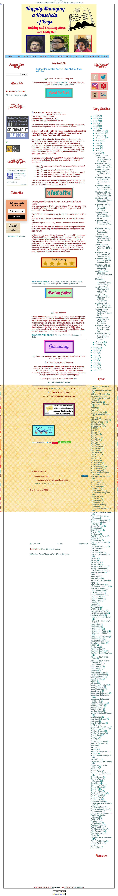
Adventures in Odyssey (100, 404)
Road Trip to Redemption (101, 755)
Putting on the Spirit (99, 741)
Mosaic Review (97, 705)
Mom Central (96, 691)
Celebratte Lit (96, 499)
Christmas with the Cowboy (98, 523)
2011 (95, 370)
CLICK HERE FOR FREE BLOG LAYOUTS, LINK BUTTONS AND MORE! (58, 3)
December (100, 131)
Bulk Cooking (96, 487)
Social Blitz (95, 783)
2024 (95, 121)
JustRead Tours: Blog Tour (99, 658)
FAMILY (10, 56)
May (98, 148)
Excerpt (94, 558)
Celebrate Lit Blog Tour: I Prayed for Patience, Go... (103, 260)
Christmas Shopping (99, 520)
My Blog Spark (97, 711)
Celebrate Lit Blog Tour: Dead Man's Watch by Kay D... (103, 165)
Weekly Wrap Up (98, 833)
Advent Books (96, 402)
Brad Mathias (96, 480)
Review (94, 749)
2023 (95, 123)
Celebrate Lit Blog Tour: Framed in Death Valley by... (103, 187)
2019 (95, 350)
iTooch (93, 645)
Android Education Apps (101, 414)
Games (94, 603)
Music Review (96, 709)
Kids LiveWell (96, 667)
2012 (95, 368)
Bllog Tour (95, 434)
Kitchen (94, 671)
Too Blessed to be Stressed (98, 816)
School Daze (96, 771)
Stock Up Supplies (98, 793)
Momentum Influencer (99, 693)
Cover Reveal (96, 530)
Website (58, 335)
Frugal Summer (97, 599)
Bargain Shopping (98, 422)
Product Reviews (98, 733)
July (97, 143)
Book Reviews (97, 469)
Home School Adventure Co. (101, 622)
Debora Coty (96, 540)
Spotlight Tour (96, 791)
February (99, 342)
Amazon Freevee (98, 412)
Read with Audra (97, 743)
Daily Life (94, 538)
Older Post (83, 544)
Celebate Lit (96, 488)
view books (23, 184)
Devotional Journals (99, 542)
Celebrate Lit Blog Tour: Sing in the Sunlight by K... (102, 267)
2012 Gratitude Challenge (101, 390)
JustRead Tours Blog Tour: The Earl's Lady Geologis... (102, 320)
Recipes (94, 747)
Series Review (97, 777)
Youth (93, 845)
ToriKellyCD (96, 819)
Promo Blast (96, 735)
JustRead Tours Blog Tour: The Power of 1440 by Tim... (103, 247)
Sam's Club (95, 759)
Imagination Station (98, 641)
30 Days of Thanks (98, 394)
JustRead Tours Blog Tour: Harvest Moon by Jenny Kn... (103, 158)
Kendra (16, 174)
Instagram (76, 335)
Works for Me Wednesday (101, 837)
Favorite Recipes (98, 572)
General (94, 605)
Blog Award (95, 438)
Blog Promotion (97, 446)
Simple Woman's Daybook (98, 780)
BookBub (74, 284)
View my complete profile (16, 95)
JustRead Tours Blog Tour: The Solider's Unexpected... (102, 298)
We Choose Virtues (99, 829)
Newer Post (35, 544)
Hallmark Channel (98, 611)
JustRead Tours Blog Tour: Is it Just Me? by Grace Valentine (59, 70)
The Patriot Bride (98, 807)
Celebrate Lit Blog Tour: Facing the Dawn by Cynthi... (103, 305)
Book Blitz (95, 460)
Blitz (92, 430)
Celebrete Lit (96, 500)
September (100, 138)
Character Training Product (98, 505)
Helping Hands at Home (100, 617)
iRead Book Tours (98, 643)
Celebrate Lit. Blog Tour (100, 493)
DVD (93, 544)
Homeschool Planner (99, 631)
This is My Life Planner (100, 813)
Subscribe (17, 217)
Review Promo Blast (99, 751)
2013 (95, 365)
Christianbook (63, 284)
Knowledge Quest (98, 673)
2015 (95, 360)
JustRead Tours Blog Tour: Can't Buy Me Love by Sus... (102, 239)
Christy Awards (97, 526)
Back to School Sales (99, 420)
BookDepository (38, 284)
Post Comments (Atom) (50, 549)
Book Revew (96, 464)
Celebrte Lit (95, 503)
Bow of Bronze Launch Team (100, 474)
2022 (95, 126)
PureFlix (94, 739)
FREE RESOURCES (27, 56)
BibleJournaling (97, 426)
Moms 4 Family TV (98, 703)
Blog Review (96, 448)
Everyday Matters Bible (100, 554)
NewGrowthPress (98, 723)
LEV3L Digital (96, 679)
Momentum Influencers (100, 695)
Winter (93, 835)
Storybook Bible (97, 795)
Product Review (97, 731)
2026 (95, 116)
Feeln (93, 574)
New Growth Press (98, 719)
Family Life (95, 564)
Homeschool (96, 629)
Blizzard (94, 432)
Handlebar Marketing (99, 613)
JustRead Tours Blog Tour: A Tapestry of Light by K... (102, 215)
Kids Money (95, 669)
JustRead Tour (97, 649)
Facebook (67, 335)
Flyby (93, 583)
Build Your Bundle (98, 484)
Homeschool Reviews (100, 637)
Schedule (95, 769)
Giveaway (95, 607)
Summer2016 (96, 799)
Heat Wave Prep (97, 615)
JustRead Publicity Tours (63, 85)
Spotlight (94, 789)
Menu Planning (97, 687)
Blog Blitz (95, 440)
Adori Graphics (78, 887)
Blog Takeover (96, 452)
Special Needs (97, 787)
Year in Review (97, 843)
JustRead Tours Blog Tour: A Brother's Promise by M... (103, 312)
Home (59, 544)
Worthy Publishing (98, 841)
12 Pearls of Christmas (100, 386)
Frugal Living (96, 597)
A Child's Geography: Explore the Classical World (100, 398)
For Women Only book (100, 587)
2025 (95, 118)
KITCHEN (80, 56)
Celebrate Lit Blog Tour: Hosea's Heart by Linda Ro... (102, 180)
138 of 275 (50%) (12, 182)
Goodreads (55, 281)
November (100, 133)
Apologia (94, 418)
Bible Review (96, 424)
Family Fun (95, 562)
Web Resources (97, 831)
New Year (95, 721)
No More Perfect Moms (100, 727)
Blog (92, 436)
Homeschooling (97, 639)
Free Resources (97, 591)
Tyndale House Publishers (97, 822)
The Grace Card (97, 801)
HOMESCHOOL (65, 56)
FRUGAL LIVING (47, 56)
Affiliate (94, 408)
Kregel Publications (99, 675)
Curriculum (95, 534)
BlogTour (94, 458)
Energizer (95, 550)
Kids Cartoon (96, 665)
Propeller (94, 737)
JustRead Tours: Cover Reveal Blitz (100, 662)
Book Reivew (96, 463)
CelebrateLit (96, 496)
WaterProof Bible (98, 827)
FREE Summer (97, 593)
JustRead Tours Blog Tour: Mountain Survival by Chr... (103, 274)
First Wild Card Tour (99, 580)
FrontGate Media (97, 595)
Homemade (95, 625)
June (98, 146)
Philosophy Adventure (100, 729)
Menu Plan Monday (99, 685)
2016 (95, 358)
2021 (95, 129)
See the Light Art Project (100, 773)
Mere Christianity (98, 689)
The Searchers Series (100, 809)
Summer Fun (96, 797)
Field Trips (95, 576)
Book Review (96, 467)
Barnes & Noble (75, 281)
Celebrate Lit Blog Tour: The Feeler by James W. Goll (103, 194)
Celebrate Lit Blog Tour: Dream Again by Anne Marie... (102, 336)
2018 (95, 353)
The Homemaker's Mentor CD (101, 804)
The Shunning (96, 811)
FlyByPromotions (98, 585)
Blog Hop (94, 442)
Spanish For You (97, 785)
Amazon (64, 281)
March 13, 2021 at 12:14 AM (50, 484)
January (99, 345)
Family (93, 560)
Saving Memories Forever (101, 761)
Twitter (34, 337)
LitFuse (94, 683)
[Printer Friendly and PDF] (64, 443)
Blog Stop (95, 450)
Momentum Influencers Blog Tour (100, 700)
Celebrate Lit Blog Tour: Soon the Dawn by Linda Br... (102, 328)
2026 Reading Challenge (17, 170)
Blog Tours (95, 456)
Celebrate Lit (96, 491)
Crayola (94, 532)
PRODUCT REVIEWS (97, 56)
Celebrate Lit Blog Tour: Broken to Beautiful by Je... (103, 254)
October (99, 136)
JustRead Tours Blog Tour (101, 653)
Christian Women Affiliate (101, 512)
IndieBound (51, 284)
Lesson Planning (98, 677)
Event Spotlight (97, 552)
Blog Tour (95, 454)
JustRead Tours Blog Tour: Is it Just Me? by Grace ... (102, 290)
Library (93, 681)
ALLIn (93, 410)
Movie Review (96, 707)
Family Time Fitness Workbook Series (99, 569)
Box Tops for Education (100, 476)
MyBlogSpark (96, 717)
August (99, 141)
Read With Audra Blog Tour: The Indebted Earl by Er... (102, 172)
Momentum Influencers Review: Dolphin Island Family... (103, 282)
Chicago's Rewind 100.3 (101, 508)
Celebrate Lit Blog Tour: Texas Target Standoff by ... (103, 200)
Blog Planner (96, 444)
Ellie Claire (95, 548)
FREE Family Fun (98, 589)
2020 (95, 348)
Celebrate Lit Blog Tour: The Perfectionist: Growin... (102, 231)
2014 (95, 363)
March (98, 153)
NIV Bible (95, 725)
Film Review (96, 578)
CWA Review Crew (98, 536)
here (75, 379)
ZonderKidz (95, 847)
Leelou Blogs (59, 1)
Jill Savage (95, 647)
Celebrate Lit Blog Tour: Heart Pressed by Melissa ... (102, 207)
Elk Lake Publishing (99, 546)
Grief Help (95, 609)
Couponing (95, 528)
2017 (95, 355)
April (98, 151)
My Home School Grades (101, 713)
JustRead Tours (57, 389)
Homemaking (96, 627)
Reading (94, 745)
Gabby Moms (96, 601)
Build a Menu (96, 482)
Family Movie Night (98, 566)
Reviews (94, 753)
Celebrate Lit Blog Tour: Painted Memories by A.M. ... (103, 223)
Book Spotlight (97, 471)
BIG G (93, 428)
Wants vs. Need (97, 825)
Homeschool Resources (100, 633)
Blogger (21, 236)
